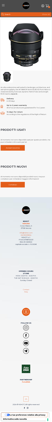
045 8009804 (26, 235)
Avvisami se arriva (13, 148)
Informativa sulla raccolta (15, 419)
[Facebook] (24, 408)
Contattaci (13, 185)
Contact (26, 289)
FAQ (26, 292)
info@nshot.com (26, 233)
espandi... (14, 94)
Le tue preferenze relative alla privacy (27, 415)
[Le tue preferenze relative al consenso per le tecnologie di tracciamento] (47, 419)
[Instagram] (27, 408)
